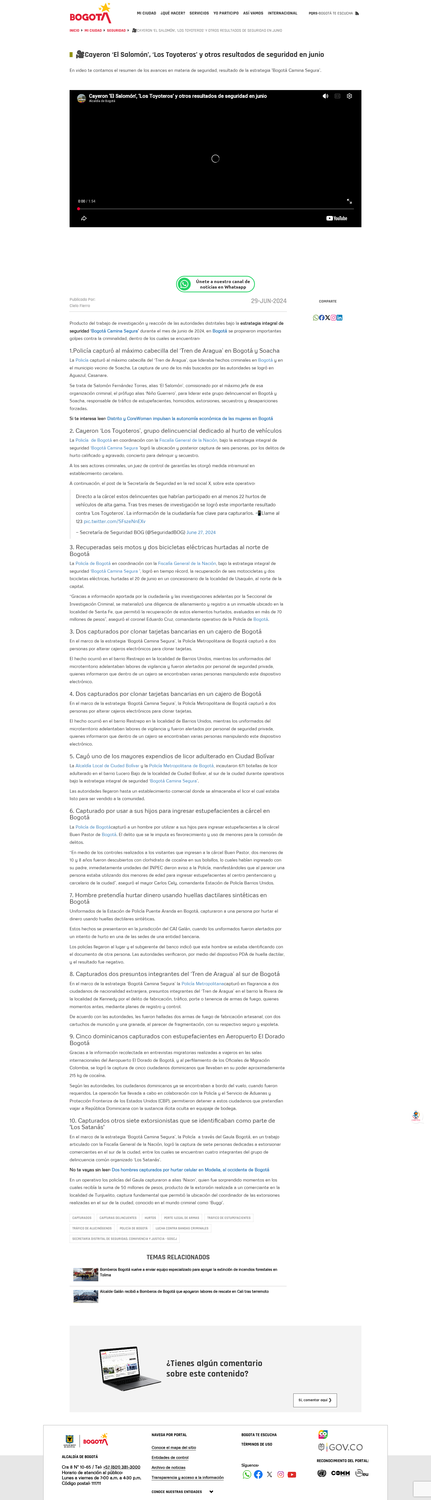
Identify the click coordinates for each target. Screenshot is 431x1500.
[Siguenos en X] (269, 1474)
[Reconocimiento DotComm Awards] (340, 1472)
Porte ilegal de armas (181, 1218)
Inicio (74, 30)
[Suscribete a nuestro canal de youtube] (292, 1474)
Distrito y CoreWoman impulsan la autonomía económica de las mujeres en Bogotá (190, 418)
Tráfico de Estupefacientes (229, 1218)
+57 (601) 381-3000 (121, 1467)
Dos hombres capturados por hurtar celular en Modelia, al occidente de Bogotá (192, 1169)
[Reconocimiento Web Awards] (361, 1472)
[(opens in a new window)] (333, 319)
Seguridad (116, 30)
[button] (316, 319)
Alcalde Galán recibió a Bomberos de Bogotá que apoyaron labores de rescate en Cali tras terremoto (184, 1291)
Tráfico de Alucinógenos (92, 1228)
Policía (82, 360)
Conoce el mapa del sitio (174, 1447)
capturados (82, 1218)
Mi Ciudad (93, 30)
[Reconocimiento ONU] (322, 1472)
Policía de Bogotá (94, 440)
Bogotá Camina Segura (115, 447)
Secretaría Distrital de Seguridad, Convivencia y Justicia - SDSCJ (124, 1239)
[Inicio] (91, 13)
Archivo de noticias (169, 1467)
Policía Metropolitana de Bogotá (181, 765)
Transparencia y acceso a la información (188, 1477)
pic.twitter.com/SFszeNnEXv (114, 521)
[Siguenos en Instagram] (280, 1474)
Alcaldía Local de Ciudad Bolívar (108, 765)
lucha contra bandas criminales (182, 1228)
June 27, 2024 (201, 532)
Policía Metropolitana (203, 983)
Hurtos (150, 1218)
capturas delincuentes (118, 1218)
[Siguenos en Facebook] (247, 1474)
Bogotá (265, 360)
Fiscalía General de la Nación (188, 440)
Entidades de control (170, 1457)
